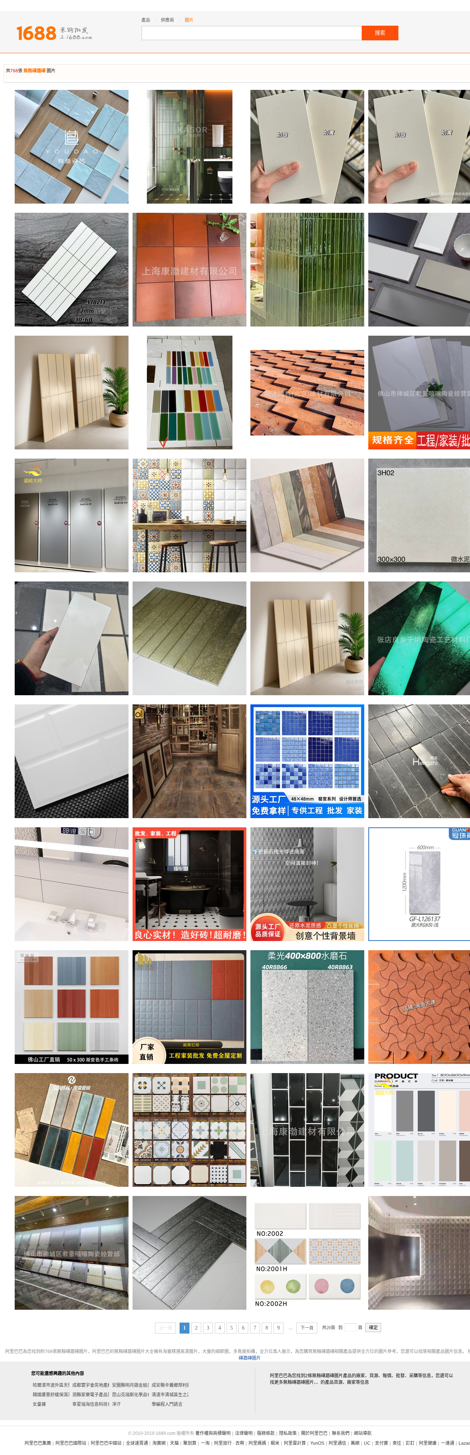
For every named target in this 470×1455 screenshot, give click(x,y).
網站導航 (363, 1433)
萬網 (355, 1443)
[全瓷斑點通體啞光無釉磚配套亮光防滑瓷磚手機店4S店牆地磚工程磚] (72, 638)
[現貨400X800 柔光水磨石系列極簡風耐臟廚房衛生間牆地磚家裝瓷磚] (307, 1007)
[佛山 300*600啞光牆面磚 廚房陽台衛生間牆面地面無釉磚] (72, 761)
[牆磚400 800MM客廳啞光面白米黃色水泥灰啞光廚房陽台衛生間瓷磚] (72, 1253)
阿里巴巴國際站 (70, 1443)
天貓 (174, 1443)
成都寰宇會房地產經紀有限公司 (103, 1385)
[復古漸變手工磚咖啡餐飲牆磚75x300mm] (307, 515)
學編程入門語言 (167, 1404)
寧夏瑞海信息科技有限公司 (98, 1404)
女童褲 (39, 1404)
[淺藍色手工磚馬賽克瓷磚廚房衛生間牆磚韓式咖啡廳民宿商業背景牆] (72, 147)
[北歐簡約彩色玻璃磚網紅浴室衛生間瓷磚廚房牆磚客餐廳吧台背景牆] (189, 392)
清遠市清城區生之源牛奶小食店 (182, 1394)
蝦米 (275, 1443)
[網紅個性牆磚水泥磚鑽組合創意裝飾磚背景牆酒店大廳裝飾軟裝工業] (307, 884)
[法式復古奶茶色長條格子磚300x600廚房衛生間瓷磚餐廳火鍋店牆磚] (72, 392)
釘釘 (410, 1443)
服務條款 (266, 1433)
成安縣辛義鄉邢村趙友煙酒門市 (182, 1385)
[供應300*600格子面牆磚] (307, 1130)
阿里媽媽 (257, 1443)
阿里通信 (337, 1443)
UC (367, 1443)
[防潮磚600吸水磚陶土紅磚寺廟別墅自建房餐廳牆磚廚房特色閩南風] (189, 1007)
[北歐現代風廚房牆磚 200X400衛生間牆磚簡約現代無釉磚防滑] (307, 1253)
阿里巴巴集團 (38, 1443)
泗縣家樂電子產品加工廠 (96, 1394)
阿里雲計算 (295, 1443)
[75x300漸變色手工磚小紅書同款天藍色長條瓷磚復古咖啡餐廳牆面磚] (72, 1130)
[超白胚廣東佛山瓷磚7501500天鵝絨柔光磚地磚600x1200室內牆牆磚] (307, 147)
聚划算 (189, 1443)
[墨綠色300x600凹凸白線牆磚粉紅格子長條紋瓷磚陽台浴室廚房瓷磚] (72, 270)
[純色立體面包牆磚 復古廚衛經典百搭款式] (189, 515)
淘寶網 (159, 1443)
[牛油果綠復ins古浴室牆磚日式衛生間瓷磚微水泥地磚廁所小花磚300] (189, 1130)
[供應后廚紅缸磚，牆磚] (189, 270)
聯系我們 (341, 1433)
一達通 (447, 1443)
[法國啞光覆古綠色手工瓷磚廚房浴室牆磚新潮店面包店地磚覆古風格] (189, 147)
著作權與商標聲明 (213, 1433)
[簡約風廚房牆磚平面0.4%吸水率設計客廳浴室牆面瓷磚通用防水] (189, 1253)
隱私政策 (288, 1433)
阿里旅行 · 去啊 (229, 1443)
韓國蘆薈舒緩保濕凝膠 (55, 1394)
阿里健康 (428, 1443)
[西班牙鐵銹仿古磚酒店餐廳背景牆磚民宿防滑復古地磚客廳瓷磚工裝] (189, 761)
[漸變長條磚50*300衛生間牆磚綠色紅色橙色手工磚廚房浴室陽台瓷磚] (72, 1007)
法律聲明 (244, 1433)
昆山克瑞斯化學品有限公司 (138, 1394)
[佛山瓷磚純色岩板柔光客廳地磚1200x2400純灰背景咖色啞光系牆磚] (72, 515)
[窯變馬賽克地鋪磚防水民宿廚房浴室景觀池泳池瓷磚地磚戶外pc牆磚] (307, 761)
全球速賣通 (137, 1443)
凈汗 (116, 1404)
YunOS (317, 1443)
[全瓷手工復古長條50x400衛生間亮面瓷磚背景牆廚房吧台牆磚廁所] (189, 638)
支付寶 (381, 1443)
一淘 (205, 1443)
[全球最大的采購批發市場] (54, 33)
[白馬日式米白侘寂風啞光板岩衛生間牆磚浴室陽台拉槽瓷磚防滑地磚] (72, 884)
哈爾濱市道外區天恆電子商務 (61, 1385)
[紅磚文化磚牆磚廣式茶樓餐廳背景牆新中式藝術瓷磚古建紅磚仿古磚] (307, 392)
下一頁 (307, 1328)
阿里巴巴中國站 (106, 1443)
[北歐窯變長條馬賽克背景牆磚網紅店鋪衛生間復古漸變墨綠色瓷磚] (307, 270)
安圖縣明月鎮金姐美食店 (136, 1385)
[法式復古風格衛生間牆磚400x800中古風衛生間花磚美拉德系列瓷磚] (189, 884)
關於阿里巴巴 (314, 1433)
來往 (397, 1443)
